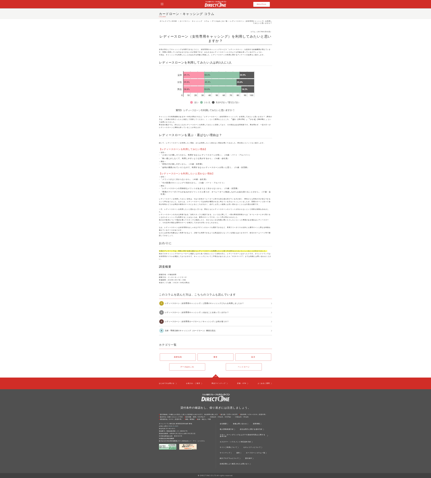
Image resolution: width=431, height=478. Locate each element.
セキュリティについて (252, 447)
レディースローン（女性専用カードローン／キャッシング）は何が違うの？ (197, 321)
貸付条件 (248, 458)
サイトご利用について (228, 447)
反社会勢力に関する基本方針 (251, 429)
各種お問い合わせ (240, 424)
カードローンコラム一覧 (255, 453)
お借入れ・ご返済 (193, 383)
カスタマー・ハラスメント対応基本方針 (235, 442)
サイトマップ (225, 453)
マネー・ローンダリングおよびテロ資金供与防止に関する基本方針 (242, 435)
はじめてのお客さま (167, 383)
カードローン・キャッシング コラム (194, 21)
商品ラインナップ (218, 383)
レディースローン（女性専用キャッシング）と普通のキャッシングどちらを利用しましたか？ (204, 303)
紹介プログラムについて (229, 458)
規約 (238, 453)
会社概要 (223, 424)
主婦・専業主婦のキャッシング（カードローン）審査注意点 (190, 331)
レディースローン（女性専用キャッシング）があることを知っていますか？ (197, 312)
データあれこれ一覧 (220, 21)
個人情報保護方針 (227, 429)
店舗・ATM (241, 383)
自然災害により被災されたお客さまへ (234, 464)
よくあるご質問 (264, 383)
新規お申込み (261, 4)
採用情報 (256, 424)
